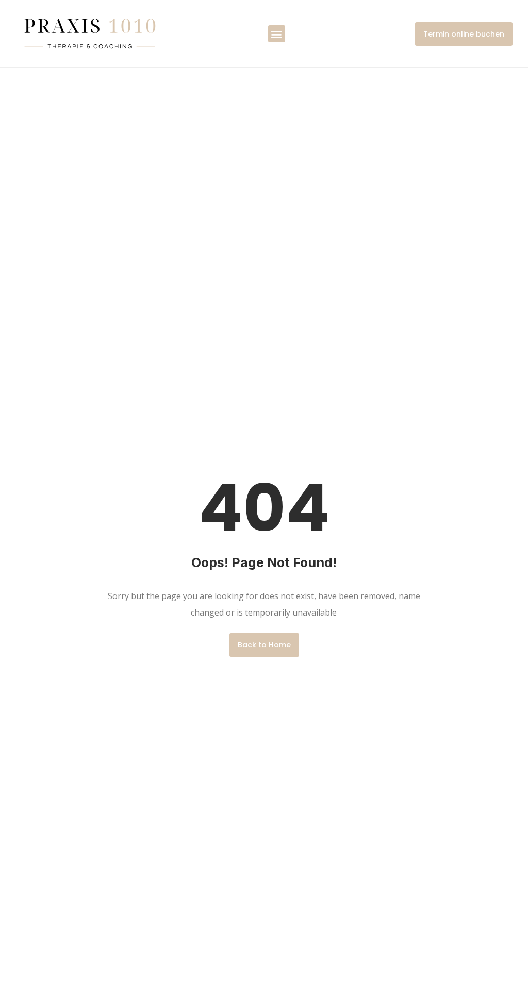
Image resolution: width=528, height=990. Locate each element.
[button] (276, 33)
